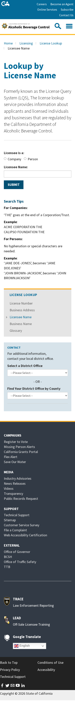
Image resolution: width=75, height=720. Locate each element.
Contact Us (66, 15)
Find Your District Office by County (33, 388)
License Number (21, 303)
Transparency (13, 493)
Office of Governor (17, 551)
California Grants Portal (21, 452)
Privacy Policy (10, 669)
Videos (8, 488)
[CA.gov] (5, 4)
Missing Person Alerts (19, 446)
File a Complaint (15, 530)
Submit (14, 184)
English (24, 645)
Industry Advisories (17, 478)
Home (8, 43)
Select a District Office (24, 365)
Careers (42, 4)
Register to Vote (16, 441)
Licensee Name (21, 317)
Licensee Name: (16, 167)
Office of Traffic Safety (20, 562)
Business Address (22, 310)
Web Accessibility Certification (25, 535)
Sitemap (10, 520)
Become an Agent (61, 4)
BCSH (8, 557)
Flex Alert (10, 457)
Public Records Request (21, 498)
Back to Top (9, 662)
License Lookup (51, 43)
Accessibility (46, 669)
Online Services (47, 9)
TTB (7, 567)
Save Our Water (15, 462)
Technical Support (16, 515)
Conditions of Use (50, 662)
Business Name (21, 324)
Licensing (26, 43)
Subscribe (67, 9)
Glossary (16, 330)
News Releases (15, 483)
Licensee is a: (14, 153)
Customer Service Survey (21, 525)
